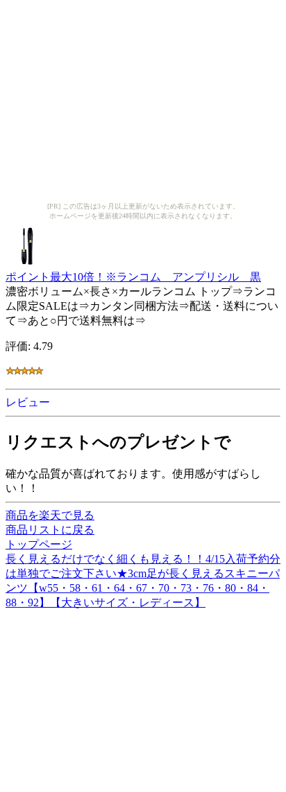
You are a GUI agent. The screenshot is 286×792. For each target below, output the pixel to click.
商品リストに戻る (50, 530)
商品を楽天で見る (50, 515)
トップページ (39, 544)
